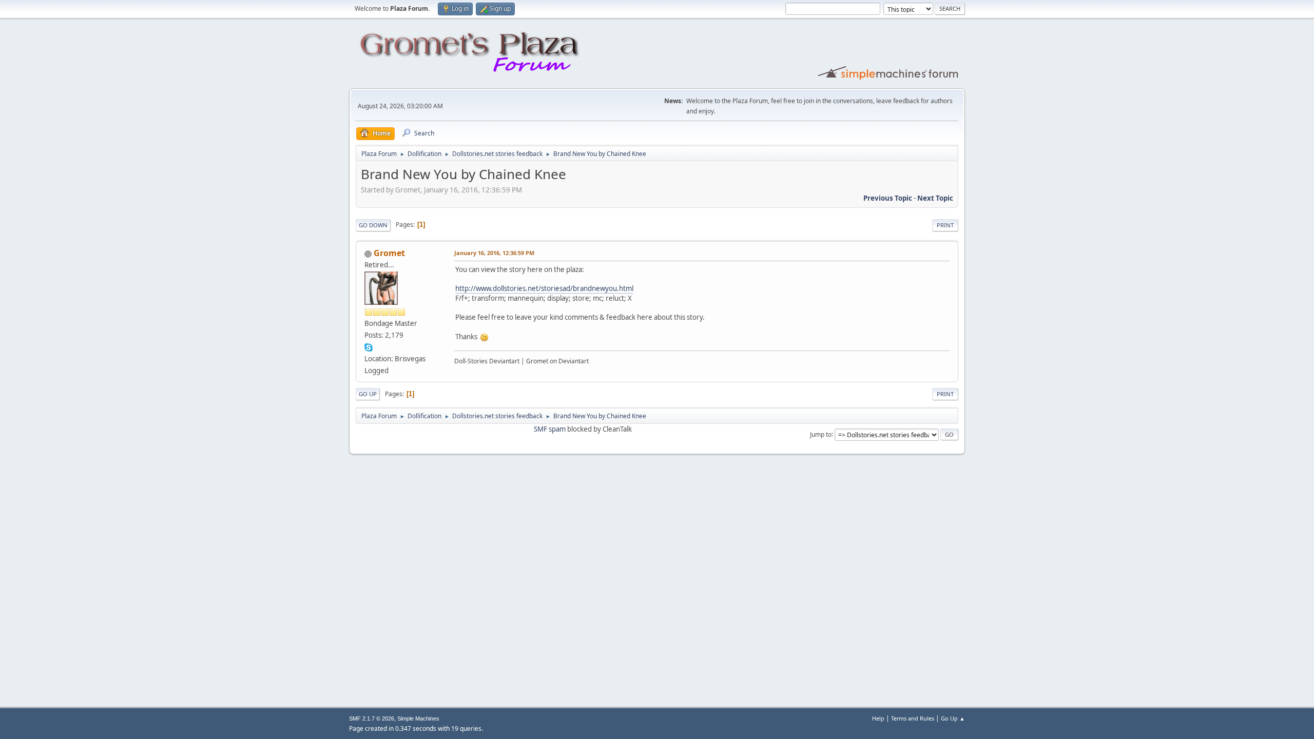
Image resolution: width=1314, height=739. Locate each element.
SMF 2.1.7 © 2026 (371, 718)
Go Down (373, 225)
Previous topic (887, 198)
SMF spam (550, 429)
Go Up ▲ (953, 718)
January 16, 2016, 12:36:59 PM (494, 253)
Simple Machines (418, 718)
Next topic (935, 198)
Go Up (368, 394)
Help (878, 718)
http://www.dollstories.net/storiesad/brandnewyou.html (544, 288)
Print (945, 225)
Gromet (389, 253)
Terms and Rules (912, 718)
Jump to (821, 434)
